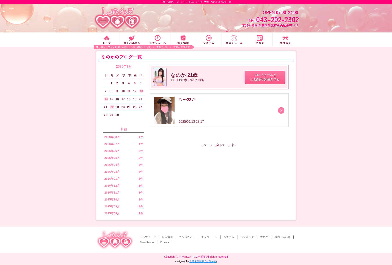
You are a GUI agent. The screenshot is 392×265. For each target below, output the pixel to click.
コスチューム (234, 42)
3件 (141, 151)
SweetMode (147, 242)
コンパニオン (132, 42)
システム (208, 42)
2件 (141, 157)
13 (141, 91)
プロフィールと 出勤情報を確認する (265, 77)
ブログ (259, 42)
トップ (106, 42)
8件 (141, 171)
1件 (141, 137)
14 (106, 99)
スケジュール (157, 42)
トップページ (148, 237)
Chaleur (164, 242)
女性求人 (285, 42)
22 (112, 107)
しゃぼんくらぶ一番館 (192, 256)
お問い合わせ (282, 237)
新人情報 (183, 42)
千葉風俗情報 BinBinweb (203, 261)
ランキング (247, 237)
